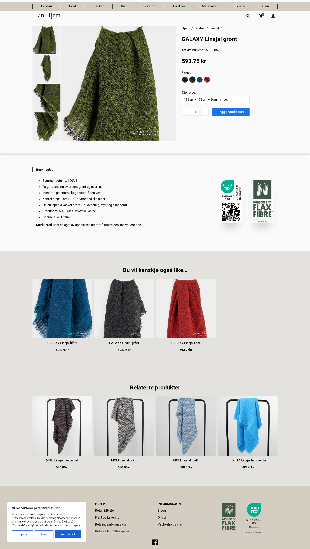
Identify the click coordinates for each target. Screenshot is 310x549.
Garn (265, 6)
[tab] (44, 169)
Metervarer (210, 6)
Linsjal (214, 28)
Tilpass (22, 534)
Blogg (162, 510)
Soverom (149, 6)
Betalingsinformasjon (110, 524)
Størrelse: (189, 92)
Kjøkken (98, 6)
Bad (123, 6)
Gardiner (179, 6)
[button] (260, 16)
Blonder (239, 6)
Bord (72, 6)
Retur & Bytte (104, 510)
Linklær (46, 6)
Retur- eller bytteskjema (112, 531)
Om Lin (163, 517)
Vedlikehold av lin (170, 524)
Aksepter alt (68, 534)
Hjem (186, 28)
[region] (46, 522)
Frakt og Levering (107, 517)
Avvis (44, 534)
